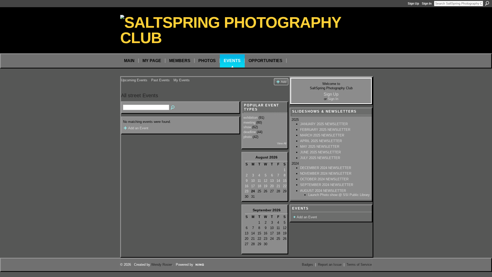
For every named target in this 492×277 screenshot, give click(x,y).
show (247, 127)
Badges (307, 264)
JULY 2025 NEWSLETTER (320, 158)
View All (281, 143)
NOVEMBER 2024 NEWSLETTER (325, 173)
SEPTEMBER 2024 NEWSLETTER (326, 185)
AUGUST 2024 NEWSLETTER (323, 191)
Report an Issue (330, 264)
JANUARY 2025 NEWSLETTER (324, 124)
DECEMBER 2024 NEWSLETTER (325, 168)
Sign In (427, 3)
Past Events (160, 80)
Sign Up (413, 3)
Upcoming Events (134, 80)
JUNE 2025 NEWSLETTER (320, 152)
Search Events (173, 107)
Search (487, 3)
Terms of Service (359, 264)
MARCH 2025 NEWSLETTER (322, 135)
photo (247, 137)
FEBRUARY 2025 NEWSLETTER (325, 130)
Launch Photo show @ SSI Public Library (339, 195)
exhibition (250, 118)
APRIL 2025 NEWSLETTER (321, 141)
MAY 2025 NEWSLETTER (319, 147)
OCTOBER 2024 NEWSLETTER (324, 179)
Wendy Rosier (161, 264)
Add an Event (138, 128)
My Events (181, 80)
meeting (249, 122)
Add (283, 81)
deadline (249, 132)
